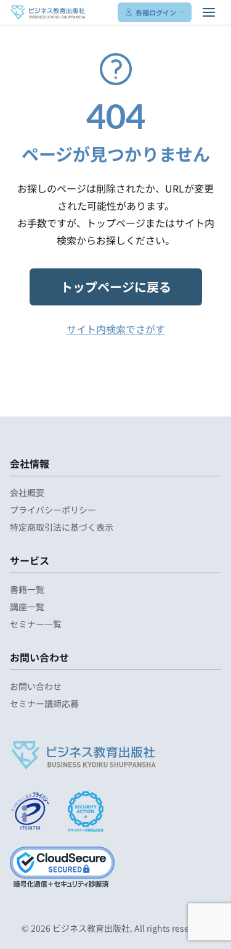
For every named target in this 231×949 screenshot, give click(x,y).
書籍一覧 (27, 589)
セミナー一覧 (36, 624)
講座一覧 (27, 606)
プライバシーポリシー (53, 510)
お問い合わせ (36, 686)
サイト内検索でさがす (116, 328)
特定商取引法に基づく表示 (61, 527)
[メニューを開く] (209, 12)
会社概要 (27, 492)
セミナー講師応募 (44, 703)
